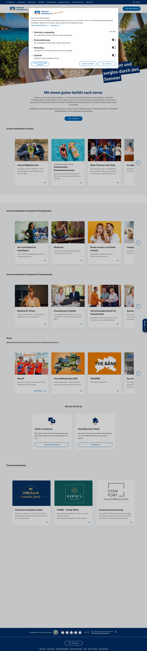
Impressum (54, 25)
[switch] (114, 40)
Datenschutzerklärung (39, 25)
